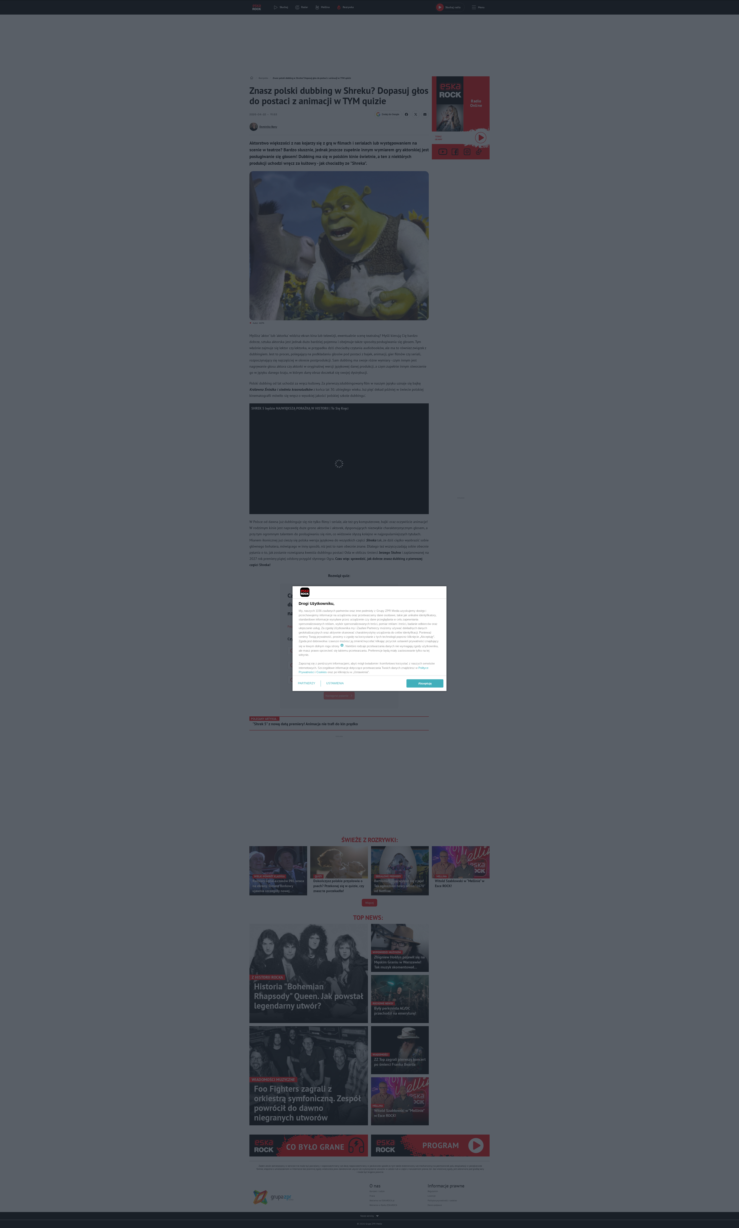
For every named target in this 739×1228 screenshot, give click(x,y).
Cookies (321, 672)
